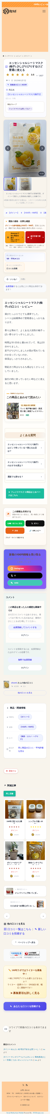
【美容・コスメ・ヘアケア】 (29, 737)
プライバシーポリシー (14, 1096)
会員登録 (9, 286)
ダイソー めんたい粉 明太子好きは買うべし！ (21, 1049)
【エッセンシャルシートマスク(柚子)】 (24, 94)
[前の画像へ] (8, 148)
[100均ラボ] (9, 11)
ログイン (25, 635)
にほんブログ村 (16, 957)
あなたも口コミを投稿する (26, 1006)
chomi (14, 682)
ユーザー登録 (25, 1100)
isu (44, 1049)
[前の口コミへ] (7, 916)
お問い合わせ (25, 1090)
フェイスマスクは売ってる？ (20, 109)
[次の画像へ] (42, 148)
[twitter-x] (23, 1085)
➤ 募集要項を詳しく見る (25, 993)
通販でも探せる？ (15, 476)
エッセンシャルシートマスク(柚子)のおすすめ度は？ (23, 464)
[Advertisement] (25, 34)
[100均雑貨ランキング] (32, 953)
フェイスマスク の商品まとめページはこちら (24, 493)
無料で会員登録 (25, 660)
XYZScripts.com (38, 1113)
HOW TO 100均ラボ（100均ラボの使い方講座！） (25, 1093)
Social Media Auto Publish (15, 1113)
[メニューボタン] (44, 11)
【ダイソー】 (13, 213)
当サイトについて (29, 1096)
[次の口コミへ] (43, 916)
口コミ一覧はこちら (19, 929)
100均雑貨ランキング (32, 957)
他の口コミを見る (25, 693)
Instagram (19, 568)
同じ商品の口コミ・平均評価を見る (30, 749)
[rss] (26, 1085)
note (16, 583)
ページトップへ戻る (26, 942)
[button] (10, 184)
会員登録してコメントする (25, 627)
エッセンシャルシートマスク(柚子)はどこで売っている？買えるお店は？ (23, 447)
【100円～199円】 (31, 213)
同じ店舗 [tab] (9, 793)
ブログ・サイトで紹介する (15, 537)
